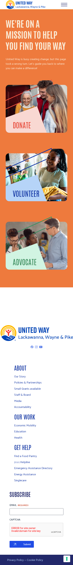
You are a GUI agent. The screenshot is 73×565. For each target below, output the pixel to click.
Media (17, 400)
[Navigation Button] (64, 4)
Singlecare (20, 480)
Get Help (22, 447)
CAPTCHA (15, 519)
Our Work (24, 416)
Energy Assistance (25, 474)
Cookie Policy (35, 559)
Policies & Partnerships (28, 382)
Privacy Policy (15, 559)
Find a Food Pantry (25, 455)
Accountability (22, 406)
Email (19, 505)
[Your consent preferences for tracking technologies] (66, 558)
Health (18, 437)
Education (20, 431)
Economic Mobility (25, 425)
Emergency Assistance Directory (33, 468)
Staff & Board (22, 394)
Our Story (20, 376)
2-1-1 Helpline (22, 461)
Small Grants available (27, 388)
